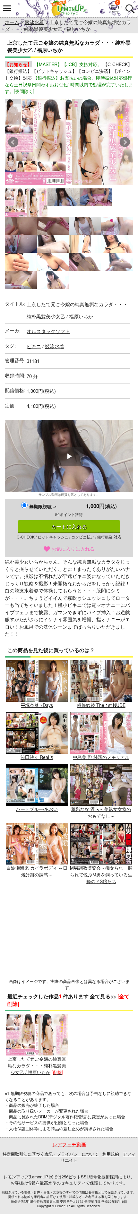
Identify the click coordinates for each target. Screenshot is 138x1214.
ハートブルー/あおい (37, 809)
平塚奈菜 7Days (37, 705)
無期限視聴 (43, 506)
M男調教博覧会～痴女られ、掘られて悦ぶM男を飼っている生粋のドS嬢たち (101, 874)
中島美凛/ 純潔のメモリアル (101, 757)
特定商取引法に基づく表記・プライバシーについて (51, 1154)
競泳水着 (34, 22)
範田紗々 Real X (37, 757)
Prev (13, 142)
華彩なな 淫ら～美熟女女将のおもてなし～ (101, 812)
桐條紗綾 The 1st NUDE (101, 705)
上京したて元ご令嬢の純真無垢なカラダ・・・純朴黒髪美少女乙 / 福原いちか (37, 1065)
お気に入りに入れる (72, 548)
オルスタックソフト (48, 331)
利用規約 (110, 1154)
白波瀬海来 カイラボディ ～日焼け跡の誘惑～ (36, 871)
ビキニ (34, 346)
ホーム (12, 22)
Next (125, 142)
